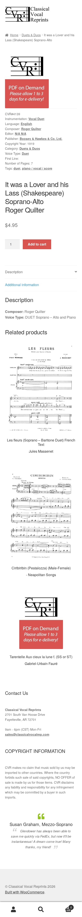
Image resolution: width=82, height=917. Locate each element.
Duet (25, 153)
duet (17, 168)
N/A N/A (20, 133)
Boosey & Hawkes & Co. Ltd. (41, 138)
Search (41, 909)
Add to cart (37, 244)
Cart (63, 905)
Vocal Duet (36, 119)
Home (14, 35)
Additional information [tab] (22, 284)
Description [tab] (14, 271)
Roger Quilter (31, 129)
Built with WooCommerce (24, 892)
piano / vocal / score (37, 168)
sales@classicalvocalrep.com (27, 734)
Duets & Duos (31, 35)
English (26, 124)
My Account (13, 909)
